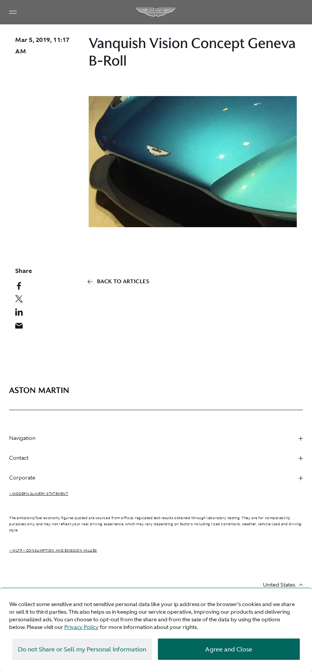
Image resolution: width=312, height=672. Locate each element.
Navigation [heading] (22, 438)
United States (279, 584)
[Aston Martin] (156, 12)
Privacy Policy (81, 627)
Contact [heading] (19, 457)
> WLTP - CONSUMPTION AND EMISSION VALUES (53, 550)
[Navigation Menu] (13, 12)
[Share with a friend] (21, 327)
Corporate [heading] (22, 477)
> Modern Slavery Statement (38, 493)
